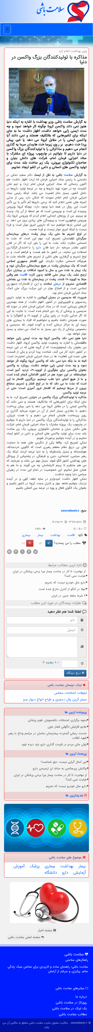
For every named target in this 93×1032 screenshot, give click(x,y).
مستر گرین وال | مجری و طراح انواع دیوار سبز (55, 699)
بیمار (40, 535)
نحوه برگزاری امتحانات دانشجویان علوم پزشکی (57, 720)
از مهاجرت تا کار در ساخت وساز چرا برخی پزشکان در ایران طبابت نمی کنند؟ (49, 573)
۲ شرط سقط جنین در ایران (68, 596)
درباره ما (81, 996)
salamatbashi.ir (70, 511)
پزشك (35, 866)
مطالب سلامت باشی (73, 1014)
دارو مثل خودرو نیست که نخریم (65, 582)
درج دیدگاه (74, 673)
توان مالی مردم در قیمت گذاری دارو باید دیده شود (54, 744)
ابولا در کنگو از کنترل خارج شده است (62, 589)
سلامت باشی (50, 11)
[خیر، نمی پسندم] (29, 543)
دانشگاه (50, 873)
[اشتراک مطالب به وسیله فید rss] (9, 551)
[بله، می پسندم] (49, 543)
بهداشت (55, 535)
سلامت (68, 175)
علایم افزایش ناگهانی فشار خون (67, 727)
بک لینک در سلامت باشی (69, 1008)
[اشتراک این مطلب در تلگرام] (35, 551)
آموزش (18, 866)
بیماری (26, 535)
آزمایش (79, 873)
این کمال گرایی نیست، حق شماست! (64, 762)
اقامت (23, 275)
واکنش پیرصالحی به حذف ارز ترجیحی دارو (60, 768)
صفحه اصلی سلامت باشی (24, 937)
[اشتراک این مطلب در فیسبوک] (29, 551)
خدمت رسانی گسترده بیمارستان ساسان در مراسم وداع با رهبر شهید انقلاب (47, 735)
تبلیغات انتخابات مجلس (70, 692)
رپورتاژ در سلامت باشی (71, 1002)
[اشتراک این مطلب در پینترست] (16, 551)
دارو (38, 247)
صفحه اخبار (45, 930)
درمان (57, 284)
